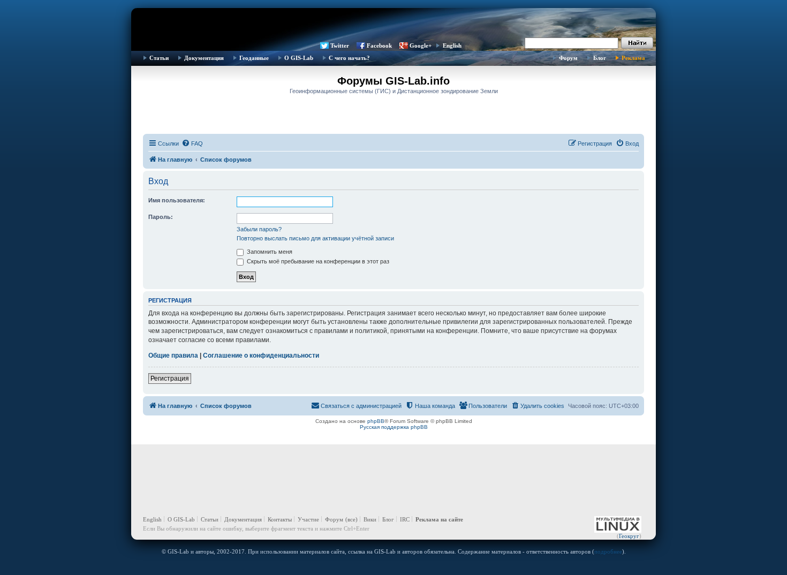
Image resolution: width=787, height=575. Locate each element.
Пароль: (160, 217)
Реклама (633, 58)
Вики (370, 519)
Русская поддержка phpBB (394, 427)
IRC (405, 519)
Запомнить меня (268, 251)
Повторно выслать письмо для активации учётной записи (315, 238)
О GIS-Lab (298, 58)
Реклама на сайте (439, 519)
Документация (204, 58)
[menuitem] (192, 143)
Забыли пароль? (259, 229)
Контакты (280, 519)
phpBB (375, 421)
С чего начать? (349, 58)
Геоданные (254, 58)
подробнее (608, 551)
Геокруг (629, 536)
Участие (308, 519)
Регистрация (169, 378)
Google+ (421, 45)
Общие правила (173, 355)
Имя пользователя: (176, 200)
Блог (599, 58)
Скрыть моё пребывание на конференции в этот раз (317, 261)
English (452, 45)
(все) (351, 519)
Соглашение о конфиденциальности (261, 355)
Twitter (339, 45)
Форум (568, 58)
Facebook (379, 45)
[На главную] (393, 24)
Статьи (159, 58)
